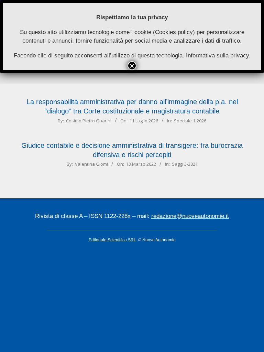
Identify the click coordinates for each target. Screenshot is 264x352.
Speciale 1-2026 (190, 121)
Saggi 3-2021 (185, 164)
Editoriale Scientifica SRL (113, 240)
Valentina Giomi (91, 164)
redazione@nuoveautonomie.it (190, 216)
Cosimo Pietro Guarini (88, 121)
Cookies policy (174, 32)
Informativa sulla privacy (217, 55)
